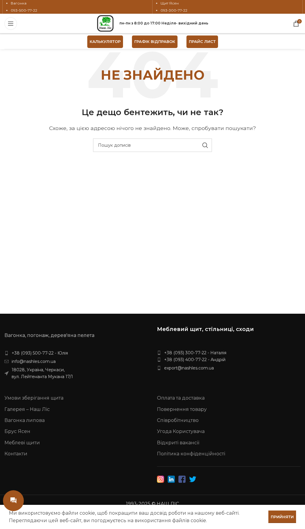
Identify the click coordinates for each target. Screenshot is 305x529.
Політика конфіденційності (191, 454)
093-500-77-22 (24, 10)
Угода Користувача (181, 431)
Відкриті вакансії (178, 443)
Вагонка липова (24, 420)
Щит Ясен (170, 3)
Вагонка (19, 3)
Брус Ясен (17, 431)
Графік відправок (154, 41)
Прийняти (282, 516)
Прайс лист (202, 41)
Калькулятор (105, 41)
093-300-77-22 (174, 10)
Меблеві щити (22, 443)
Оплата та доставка (181, 398)
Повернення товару (182, 409)
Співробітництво (178, 420)
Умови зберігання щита (33, 398)
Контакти (15, 454)
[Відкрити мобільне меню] (10, 24)
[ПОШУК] (205, 145)
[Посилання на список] (76, 353)
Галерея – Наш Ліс (27, 409)
